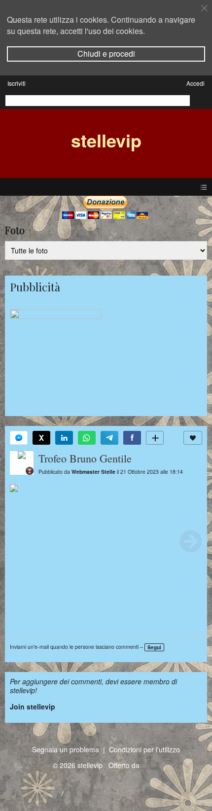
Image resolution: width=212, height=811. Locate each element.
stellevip (106, 140)
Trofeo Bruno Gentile (85, 458)
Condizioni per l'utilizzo (144, 749)
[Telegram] (109, 438)
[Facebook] (132, 438)
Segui (154, 647)
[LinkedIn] (64, 438)
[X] (41, 438)
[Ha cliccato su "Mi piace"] (192, 438)
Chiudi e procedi (106, 53)
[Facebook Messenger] (19, 438)
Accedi (195, 83)
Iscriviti (16, 83)
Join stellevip (32, 706)
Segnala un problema (65, 749)
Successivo (190, 541)
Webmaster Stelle (93, 471)
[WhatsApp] (87, 438)
